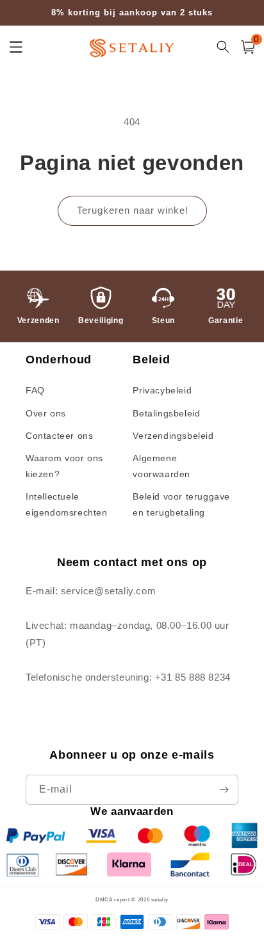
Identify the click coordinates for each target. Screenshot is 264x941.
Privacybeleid (162, 390)
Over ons (46, 413)
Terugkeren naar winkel (132, 210)
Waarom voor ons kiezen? (64, 466)
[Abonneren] (224, 790)
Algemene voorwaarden (161, 466)
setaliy (160, 899)
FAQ (35, 390)
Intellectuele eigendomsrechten (67, 504)
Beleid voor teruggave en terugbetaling (181, 504)
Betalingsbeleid (166, 413)
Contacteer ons (59, 436)
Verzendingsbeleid (173, 436)
